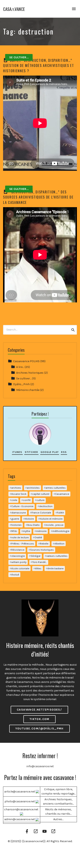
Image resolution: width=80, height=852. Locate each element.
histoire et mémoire (51, 518)
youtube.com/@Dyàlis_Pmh (39, 728)
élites (38, 568)
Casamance (62, 493)
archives (16, 487)
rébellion (59, 543)
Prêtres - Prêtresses (22, 543)
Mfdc (14, 531)
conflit (27, 500)
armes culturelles (56, 487)
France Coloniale (41, 512)
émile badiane (55, 568)
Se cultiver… (23, 378)
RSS (64, 452)
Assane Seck (18, 493)
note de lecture (20, 537)
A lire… (20, 367)
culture (41, 500)
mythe (26, 531)
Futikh (60, 512)
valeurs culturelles (56, 555)
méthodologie (61, 531)
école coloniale (20, 568)
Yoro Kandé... (39, 562)
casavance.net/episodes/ (39, 709)
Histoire (29, 518)
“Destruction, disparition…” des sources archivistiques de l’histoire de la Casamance (38, 197)
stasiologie (18, 555)
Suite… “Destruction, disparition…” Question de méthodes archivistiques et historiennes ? (38, 65)
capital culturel (40, 493)
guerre (15, 518)
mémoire (41, 531)
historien (16, 524)
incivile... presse (54, 524)
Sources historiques (42, 549)
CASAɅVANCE (14, 9)
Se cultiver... (19, 57)
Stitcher (31, 452)
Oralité (38, 537)
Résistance (17, 549)
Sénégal (35, 555)
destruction (46, 506)
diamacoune (18, 512)
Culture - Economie (22, 506)
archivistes (33, 487)
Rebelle (44, 543)
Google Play (50, 452)
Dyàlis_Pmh (21, 384)
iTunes (17, 452)
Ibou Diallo (33, 524)
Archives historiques (29, 372)
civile (14, 500)
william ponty (18, 562)
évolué (15, 574)
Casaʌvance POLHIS (26, 361)
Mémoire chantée (27, 390)
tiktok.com (39, 719)
